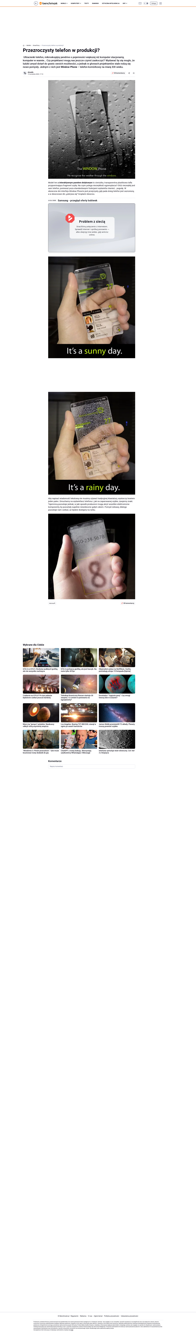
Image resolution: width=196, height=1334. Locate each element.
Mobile (63, 3)
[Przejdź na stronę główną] (36, 5)
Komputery (75, 3)
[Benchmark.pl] (50, 3)
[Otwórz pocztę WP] (140, 3)
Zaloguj (153, 3)
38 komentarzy (119, 73)
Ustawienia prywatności (129, 1316)
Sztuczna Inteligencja (110, 3)
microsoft (52, 603)
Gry (124, 3)
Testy (86, 3)
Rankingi (95, 3)
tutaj (72, 1330)
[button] (145, 3)
